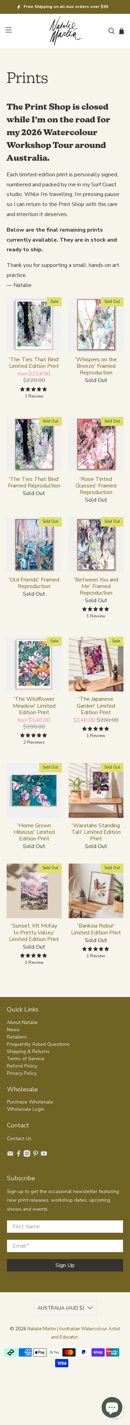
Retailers (17, 1037)
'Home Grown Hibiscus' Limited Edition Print (34, 832)
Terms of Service (25, 1058)
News (13, 1029)
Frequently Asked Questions (38, 1044)
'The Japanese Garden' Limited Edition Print (96, 705)
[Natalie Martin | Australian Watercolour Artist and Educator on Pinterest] (35, 1155)
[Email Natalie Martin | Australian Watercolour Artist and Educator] (10, 1155)
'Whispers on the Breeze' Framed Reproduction (96, 366)
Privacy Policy (22, 1073)
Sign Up (65, 1265)
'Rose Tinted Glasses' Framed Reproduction (96, 485)
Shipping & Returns (28, 1051)
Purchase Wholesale (30, 1102)
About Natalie (22, 1022)
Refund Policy (22, 1066)
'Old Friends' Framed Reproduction (34, 583)
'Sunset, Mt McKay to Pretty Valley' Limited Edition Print (34, 932)
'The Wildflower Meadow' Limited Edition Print (34, 705)
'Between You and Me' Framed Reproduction (96, 586)
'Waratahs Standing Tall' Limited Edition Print (96, 832)
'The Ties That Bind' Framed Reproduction (34, 482)
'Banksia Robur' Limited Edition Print (96, 929)
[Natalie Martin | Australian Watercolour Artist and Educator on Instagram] (27, 1155)
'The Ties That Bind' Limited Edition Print (34, 363)
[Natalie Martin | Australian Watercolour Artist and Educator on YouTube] (44, 1155)
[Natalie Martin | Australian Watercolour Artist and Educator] (65, 31)
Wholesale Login (25, 1109)
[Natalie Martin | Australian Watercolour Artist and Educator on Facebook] (18, 1155)
